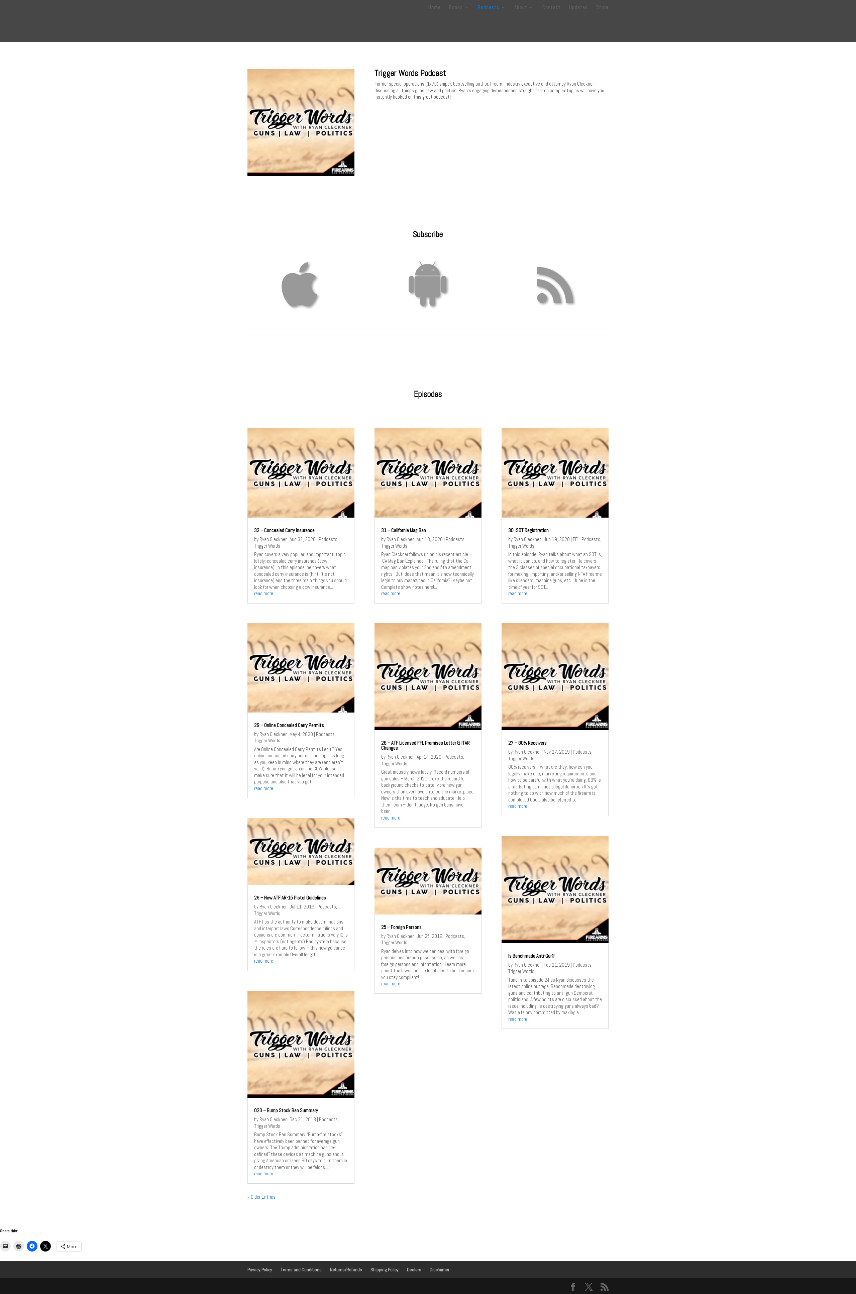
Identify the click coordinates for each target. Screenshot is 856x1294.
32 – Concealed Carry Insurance (284, 530)
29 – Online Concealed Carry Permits (289, 725)
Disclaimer (439, 1270)
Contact (551, 7)
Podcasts (488, 7)
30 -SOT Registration (528, 530)
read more (263, 593)
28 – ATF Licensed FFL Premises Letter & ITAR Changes (425, 745)
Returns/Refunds (346, 1270)
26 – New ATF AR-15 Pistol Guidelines (290, 897)
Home (434, 7)
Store (602, 7)
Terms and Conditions (301, 1270)
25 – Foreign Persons (401, 927)
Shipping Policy (384, 1270)
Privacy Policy (259, 1270)
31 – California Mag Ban (403, 530)
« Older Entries (261, 1197)
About (520, 7)
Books (456, 7)
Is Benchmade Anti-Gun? (531, 956)
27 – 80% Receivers (527, 743)
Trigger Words (267, 546)
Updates (578, 7)
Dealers (414, 1270)
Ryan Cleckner (273, 539)
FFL (576, 539)
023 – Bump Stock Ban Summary (286, 1110)
